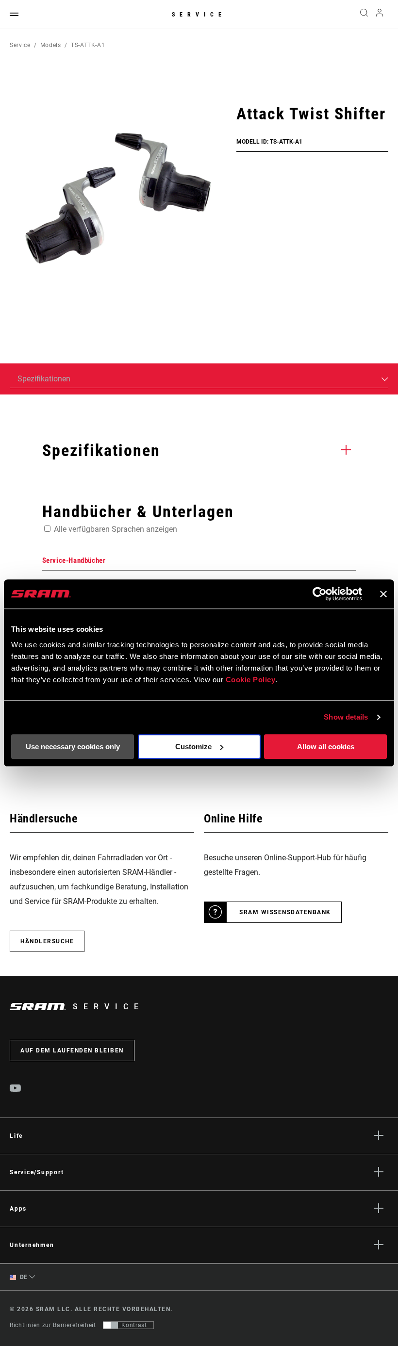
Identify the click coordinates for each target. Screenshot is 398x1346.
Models (50, 45)
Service (199, 14)
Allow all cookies (325, 746)
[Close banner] (383, 594)
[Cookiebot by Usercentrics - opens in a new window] (319, 594)
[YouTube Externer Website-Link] (15, 1089)
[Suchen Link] (364, 14)
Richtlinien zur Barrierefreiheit (53, 1325)
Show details (346, 717)
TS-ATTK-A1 (88, 45)
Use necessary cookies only (73, 746)
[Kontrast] (110, 1325)
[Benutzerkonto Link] (379, 14)
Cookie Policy (251, 679)
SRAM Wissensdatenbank (285, 912)
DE (23, 1277)
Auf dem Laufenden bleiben (72, 1050)
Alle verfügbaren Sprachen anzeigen (115, 529)
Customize (193, 746)
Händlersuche (47, 941)
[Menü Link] (14, 15)
